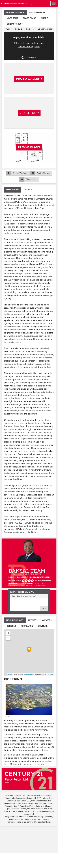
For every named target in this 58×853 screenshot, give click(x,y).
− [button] (8, 638)
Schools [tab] (11, 626)
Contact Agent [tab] (15, 24)
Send (44, 608)
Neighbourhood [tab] (14, 620)
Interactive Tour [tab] (15, 12)
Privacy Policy (45, 795)
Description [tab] (12, 189)
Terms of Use (32, 795)
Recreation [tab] (27, 626)
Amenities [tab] (46, 620)
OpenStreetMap (29, 674)
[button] (9, 700)
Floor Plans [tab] (29, 18)
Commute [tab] (42, 626)
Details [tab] (28, 189)
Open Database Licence (16, 809)
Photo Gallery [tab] (37, 12)
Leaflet (10, 674)
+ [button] (8, 633)
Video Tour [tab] (12, 18)
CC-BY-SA (49, 674)
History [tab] (32, 620)
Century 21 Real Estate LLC (18, 801)
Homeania (20, 795)
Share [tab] (44, 18)
